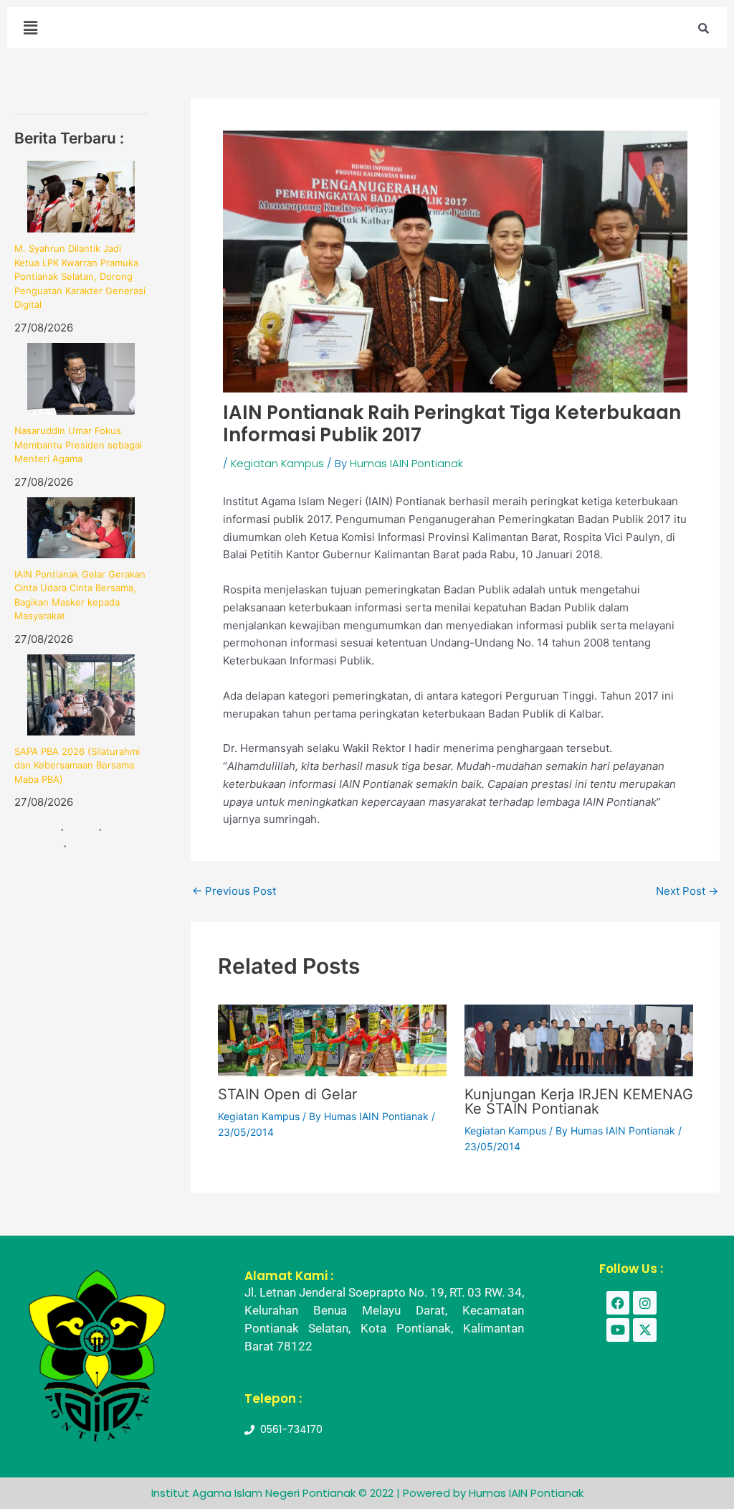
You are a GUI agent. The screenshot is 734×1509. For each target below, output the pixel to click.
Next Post (687, 890)
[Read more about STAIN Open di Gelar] (332, 1039)
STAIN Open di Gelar (287, 1094)
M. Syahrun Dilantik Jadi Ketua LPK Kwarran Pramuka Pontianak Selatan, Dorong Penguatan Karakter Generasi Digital (80, 276)
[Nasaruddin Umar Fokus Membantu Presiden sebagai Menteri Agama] (81, 379)
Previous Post (234, 890)
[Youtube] (617, 1329)
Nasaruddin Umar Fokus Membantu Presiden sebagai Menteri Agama (78, 444)
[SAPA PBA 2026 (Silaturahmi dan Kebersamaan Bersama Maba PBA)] (81, 694)
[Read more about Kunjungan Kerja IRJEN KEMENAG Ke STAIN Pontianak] (578, 1039)
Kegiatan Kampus (277, 463)
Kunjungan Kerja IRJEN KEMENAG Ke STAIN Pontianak (578, 1101)
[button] (30, 27)
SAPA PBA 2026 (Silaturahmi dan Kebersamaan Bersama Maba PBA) (77, 765)
